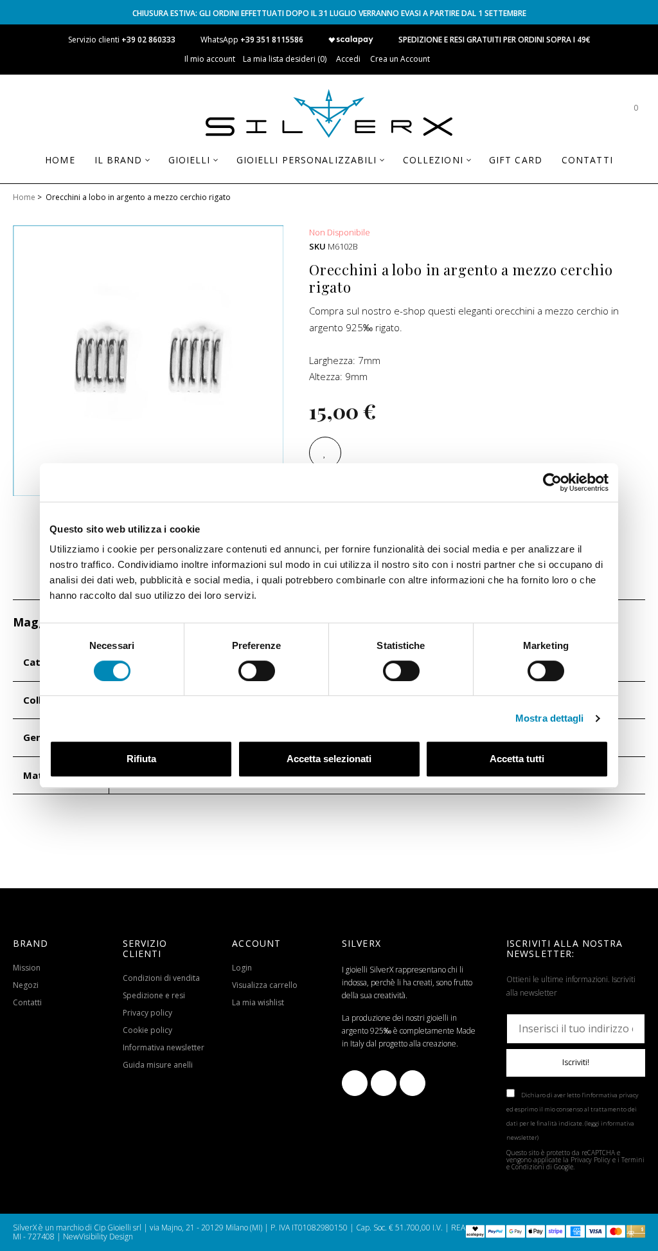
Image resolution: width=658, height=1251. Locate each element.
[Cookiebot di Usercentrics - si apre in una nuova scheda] (552, 482)
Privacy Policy (590, 1159)
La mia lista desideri (284, 58)
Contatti (27, 1002)
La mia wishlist (258, 1002)
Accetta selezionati (329, 758)
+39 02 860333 (148, 39)
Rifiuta (141, 758)
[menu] (329, 165)
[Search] (597, 114)
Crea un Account (400, 58)
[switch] (256, 671)
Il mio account (209, 58)
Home (24, 197)
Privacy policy (147, 1012)
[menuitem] (60, 160)
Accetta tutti (517, 758)
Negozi (26, 985)
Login (242, 967)
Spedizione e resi (154, 995)
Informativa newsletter (163, 1047)
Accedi (348, 58)
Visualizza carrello (265, 985)
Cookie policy (147, 1030)
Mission (26, 967)
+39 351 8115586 (271, 39)
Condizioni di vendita (161, 977)
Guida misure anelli (158, 1064)
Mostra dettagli (549, 718)
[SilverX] (329, 116)
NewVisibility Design (98, 1236)
